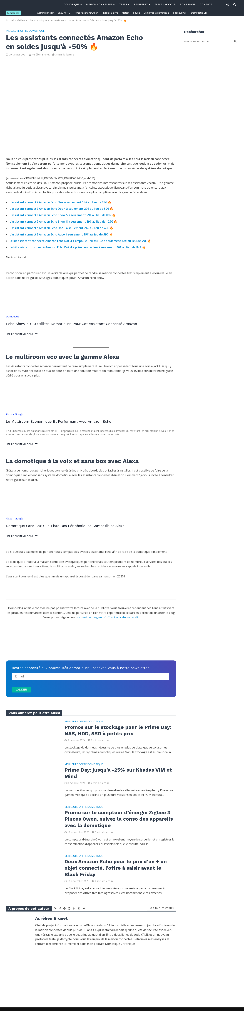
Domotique (71, 4)
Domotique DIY (199, 12)
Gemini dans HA (45, 12)
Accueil (10, 20)
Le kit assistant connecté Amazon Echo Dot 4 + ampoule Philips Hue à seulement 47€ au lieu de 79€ (78, 241)
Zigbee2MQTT (180, 12)
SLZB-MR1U (64, 12)
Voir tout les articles (161, 908)
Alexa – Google (165, 4)
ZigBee (136, 12)
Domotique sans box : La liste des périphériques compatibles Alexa (65, 526)
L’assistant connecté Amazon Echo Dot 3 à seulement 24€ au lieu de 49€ (59, 228)
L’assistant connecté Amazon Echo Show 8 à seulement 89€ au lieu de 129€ (61, 221)
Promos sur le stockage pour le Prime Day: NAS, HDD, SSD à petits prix (117, 730)
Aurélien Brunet (41, 54)
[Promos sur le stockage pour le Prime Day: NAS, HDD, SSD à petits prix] (32, 736)
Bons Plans (187, 4)
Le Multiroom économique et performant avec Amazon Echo (58, 421)
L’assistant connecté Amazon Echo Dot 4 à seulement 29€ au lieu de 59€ (59, 209)
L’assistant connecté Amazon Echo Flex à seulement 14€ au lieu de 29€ (58, 202)
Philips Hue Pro (110, 12)
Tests (123, 4)
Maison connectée (99, 4)
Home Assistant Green (86, 12)
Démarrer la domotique (156, 12)
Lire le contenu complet (22, 334)
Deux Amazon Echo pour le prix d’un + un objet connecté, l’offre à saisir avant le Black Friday (115, 868)
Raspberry (141, 4)
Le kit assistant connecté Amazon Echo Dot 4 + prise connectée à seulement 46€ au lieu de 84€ (75, 247)
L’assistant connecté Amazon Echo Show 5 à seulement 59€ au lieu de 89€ (60, 215)
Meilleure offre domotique (32, 20)
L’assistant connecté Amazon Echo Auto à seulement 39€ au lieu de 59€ (58, 234)
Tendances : (13, 12)
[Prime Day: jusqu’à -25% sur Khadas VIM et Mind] (32, 779)
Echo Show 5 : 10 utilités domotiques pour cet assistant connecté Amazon (71, 324)
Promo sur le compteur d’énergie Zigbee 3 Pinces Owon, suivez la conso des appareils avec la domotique (118, 819)
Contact (206, 4)
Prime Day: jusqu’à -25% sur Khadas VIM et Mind (118, 773)
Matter (125, 12)
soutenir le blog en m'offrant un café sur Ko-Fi (107, 617)
